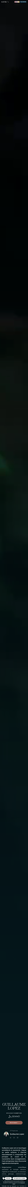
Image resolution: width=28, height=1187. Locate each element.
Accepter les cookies (19, 1178)
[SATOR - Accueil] (4, 1)
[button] (3, 1178)
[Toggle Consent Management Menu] (3, 1178)
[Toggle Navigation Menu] (8, 2)
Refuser (8, 1178)
